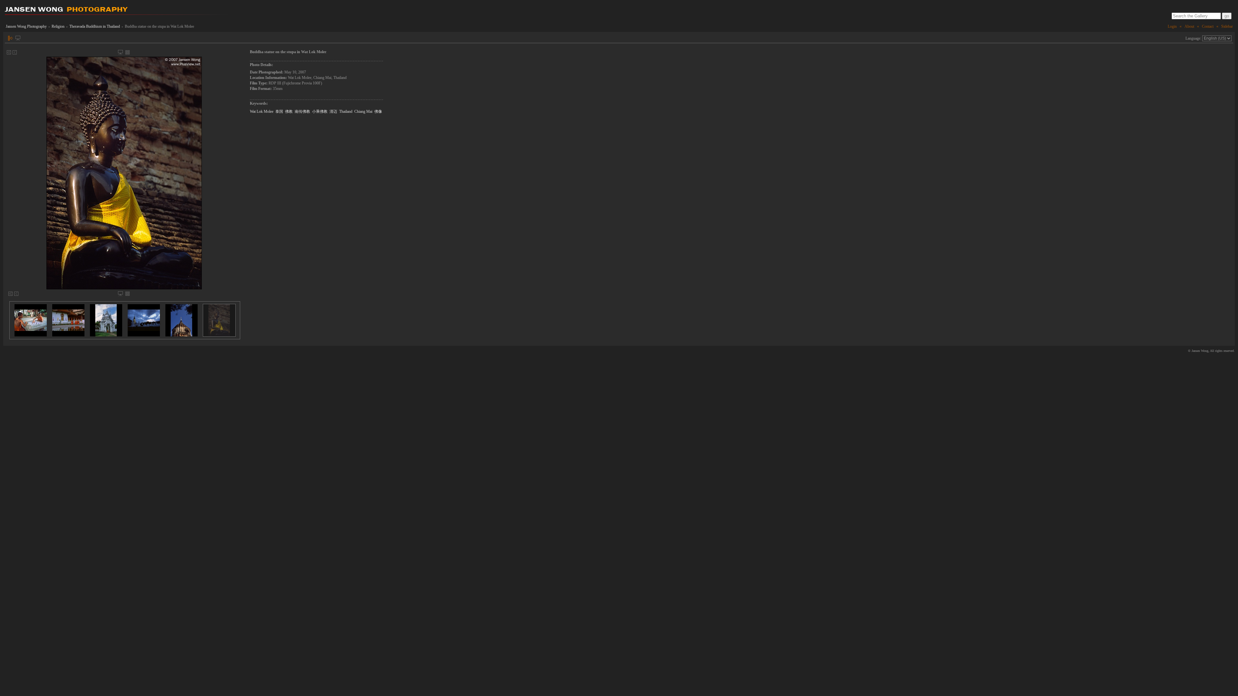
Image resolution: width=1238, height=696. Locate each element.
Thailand (345, 111)
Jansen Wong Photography (26, 26)
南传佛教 (302, 111)
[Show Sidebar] (10, 38)
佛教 (289, 111)
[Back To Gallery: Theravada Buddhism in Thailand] (127, 52)
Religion (58, 26)
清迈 (333, 111)
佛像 (378, 111)
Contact (1207, 26)
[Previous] (14, 52)
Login (1172, 26)
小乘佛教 (320, 111)
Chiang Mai (363, 111)
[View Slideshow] (17, 38)
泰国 (279, 111)
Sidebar (1227, 26)
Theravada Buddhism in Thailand (94, 26)
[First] (8, 52)
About (1189, 26)
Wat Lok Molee (261, 111)
